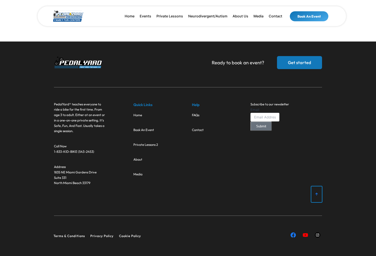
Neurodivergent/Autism (207, 16)
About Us (240, 16)
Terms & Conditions (69, 236)
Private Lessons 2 (145, 145)
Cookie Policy (130, 236)
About (137, 159)
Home (129, 16)
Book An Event (143, 130)
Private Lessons (169, 16)
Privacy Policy (102, 236)
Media (258, 16)
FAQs (195, 115)
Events (145, 16)
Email (254, 110)
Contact (275, 16)
